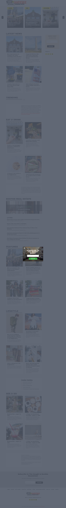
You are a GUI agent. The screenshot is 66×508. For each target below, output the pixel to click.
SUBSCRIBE (33, 258)
